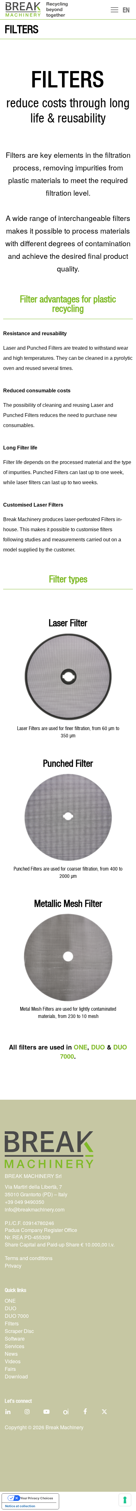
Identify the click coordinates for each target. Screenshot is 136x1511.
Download (16, 1376)
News (11, 1353)
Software (15, 1338)
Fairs (10, 1368)
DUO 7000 (17, 1315)
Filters (12, 1323)
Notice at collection (20, 1506)
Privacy (13, 1265)
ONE (80, 1046)
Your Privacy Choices (36, 1498)
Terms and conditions (29, 1258)
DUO (98, 1046)
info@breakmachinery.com (35, 1209)
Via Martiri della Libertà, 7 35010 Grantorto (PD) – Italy (36, 1190)
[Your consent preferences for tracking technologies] (125, 1500)
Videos (13, 1361)
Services (14, 1346)
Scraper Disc (19, 1331)
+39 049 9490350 (24, 1201)
